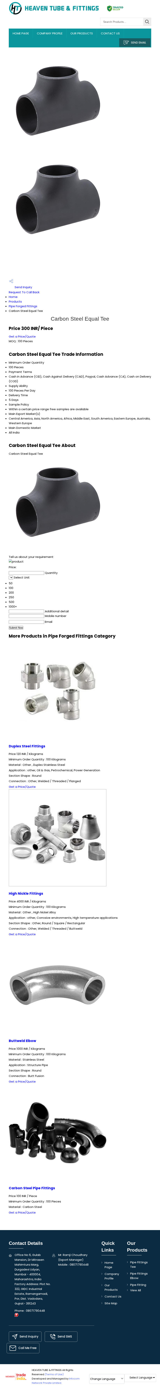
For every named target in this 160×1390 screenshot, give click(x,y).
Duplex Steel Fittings (27, 746)
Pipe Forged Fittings (23, 306)
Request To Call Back (24, 292)
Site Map (111, 1303)
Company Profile (49, 33)
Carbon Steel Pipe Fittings (32, 1188)
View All (135, 1290)
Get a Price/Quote (22, 336)
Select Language (141, 1378)
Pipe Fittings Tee (139, 1264)
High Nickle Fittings (26, 893)
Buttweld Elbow (22, 1040)
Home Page (21, 33)
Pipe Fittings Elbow (139, 1275)
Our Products (81, 33)
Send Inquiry (23, 287)
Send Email (138, 42)
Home (13, 297)
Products (15, 301)
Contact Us (110, 33)
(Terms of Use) (54, 1374)
